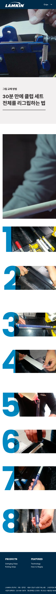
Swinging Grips (11, 564)
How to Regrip (37, 567)
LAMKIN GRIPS (15, 4)
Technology (36, 564)
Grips (46, 4)
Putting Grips (10, 567)
